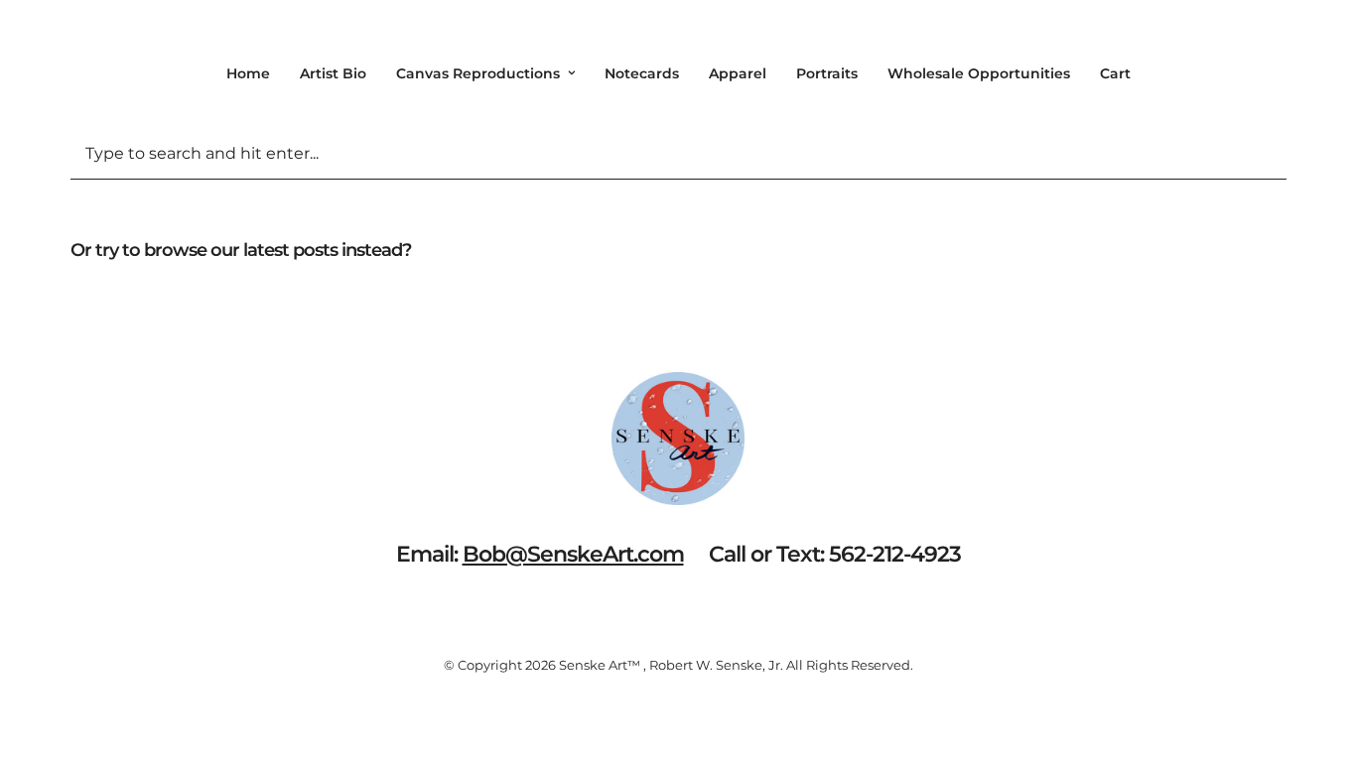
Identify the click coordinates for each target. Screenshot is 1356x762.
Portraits (827, 73)
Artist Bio (333, 73)
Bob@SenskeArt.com (573, 554)
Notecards (642, 73)
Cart (1115, 73)
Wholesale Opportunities (978, 73)
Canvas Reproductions (478, 73)
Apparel (737, 73)
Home (248, 73)
